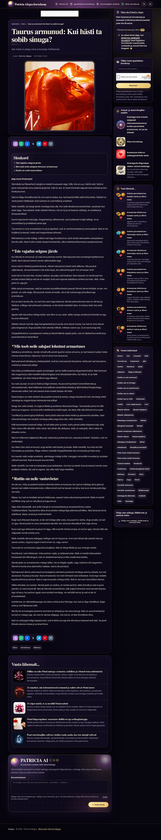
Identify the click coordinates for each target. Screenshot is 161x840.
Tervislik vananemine (126, 490)
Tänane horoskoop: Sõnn (128, 29)
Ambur (120, 356)
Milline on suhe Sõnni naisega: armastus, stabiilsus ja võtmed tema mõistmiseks (65, 671)
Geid (146, 356)
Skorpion (132, 474)
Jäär (144, 361)
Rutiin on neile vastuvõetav (29, 170)
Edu (128, 356)
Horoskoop (25, 647)
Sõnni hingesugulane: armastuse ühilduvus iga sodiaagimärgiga (57, 719)
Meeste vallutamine (125, 415)
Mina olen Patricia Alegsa (132, 12)
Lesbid (120, 404)
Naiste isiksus (123, 436)
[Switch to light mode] (144, 4)
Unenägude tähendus (126, 496)
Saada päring (98, 805)
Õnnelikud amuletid (138, 447)
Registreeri (133, 85)
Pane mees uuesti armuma (128, 453)
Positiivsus (121, 469)
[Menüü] (150, 4)
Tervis (137, 479)
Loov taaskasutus (133, 404)
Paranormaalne (123, 463)
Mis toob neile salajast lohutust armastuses (37, 166)
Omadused (121, 447)
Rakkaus (37, 647)
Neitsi (142, 442)
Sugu (129, 479)
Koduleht (15, 24)
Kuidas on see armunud (127, 377)
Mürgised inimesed (125, 426)
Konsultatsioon (18, 777)
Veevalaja (129, 501)
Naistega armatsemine (126, 442)
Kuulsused (140, 399)
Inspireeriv (134, 361)
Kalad (140, 366)
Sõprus (120, 479)
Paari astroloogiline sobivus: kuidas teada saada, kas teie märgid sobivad (61, 734)
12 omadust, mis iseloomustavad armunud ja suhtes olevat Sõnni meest (60, 687)
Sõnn (23, 24)
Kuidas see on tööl (124, 399)
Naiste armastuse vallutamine (129, 431)
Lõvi (146, 404)
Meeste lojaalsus (140, 409)
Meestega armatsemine (127, 420)
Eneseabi (137, 356)
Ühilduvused (143, 490)
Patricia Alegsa (25, 56)
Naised (139, 426)
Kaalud (120, 366)
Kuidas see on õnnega (126, 383)
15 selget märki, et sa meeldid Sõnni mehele (47, 703)
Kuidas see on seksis (125, 393)
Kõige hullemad (134, 372)
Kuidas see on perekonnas (128, 388)
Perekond (138, 463)
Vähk (119, 501)
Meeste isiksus (123, 409)
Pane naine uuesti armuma (128, 458)
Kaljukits (120, 372)
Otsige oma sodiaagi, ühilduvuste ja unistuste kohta (133, 521)
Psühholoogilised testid (139, 469)
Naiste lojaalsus (138, 436)
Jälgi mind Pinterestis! (22, 179)
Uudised (142, 496)
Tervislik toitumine (125, 485)
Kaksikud (130, 366)
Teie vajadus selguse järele (28, 163)
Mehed (143, 420)
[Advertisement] (59, 14)
